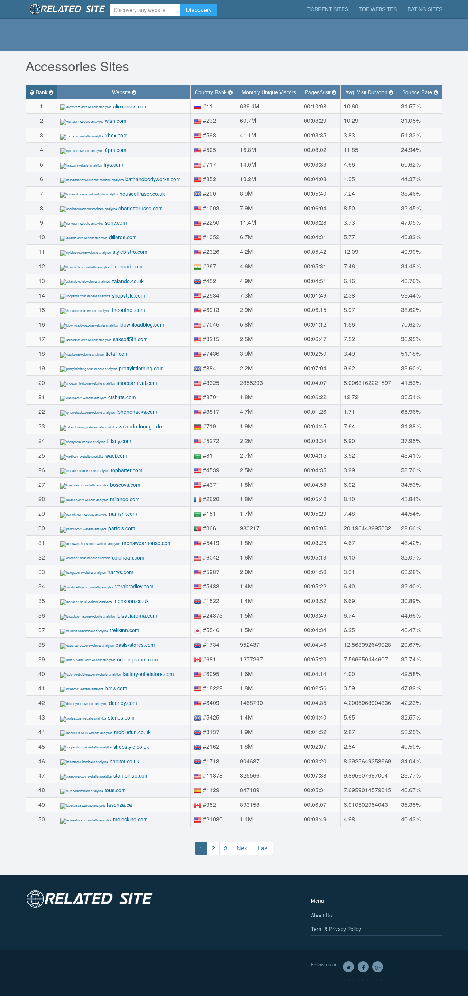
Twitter (348, 966)
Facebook (363, 966)
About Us (321, 915)
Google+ (377, 966)
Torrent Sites (327, 9)
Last (263, 848)
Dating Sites (425, 9)
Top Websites (378, 9)
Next (243, 848)
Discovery (199, 9)
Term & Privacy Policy (336, 928)
